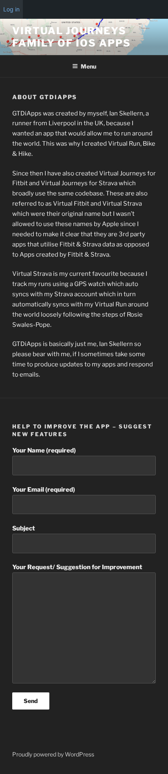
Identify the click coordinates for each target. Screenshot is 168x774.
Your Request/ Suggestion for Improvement (77, 567)
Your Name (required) (44, 450)
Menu (88, 66)
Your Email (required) (43, 489)
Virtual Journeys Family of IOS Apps (71, 37)
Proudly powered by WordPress (53, 754)
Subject (23, 528)
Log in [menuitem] (11, 9)
